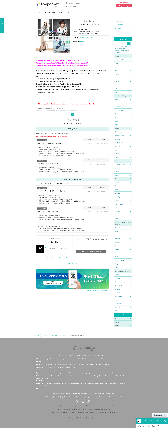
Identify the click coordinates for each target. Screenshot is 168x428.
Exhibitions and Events (122, 271)
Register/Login (124, 6)
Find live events (71, 6)
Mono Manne (118, 117)
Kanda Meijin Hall (84, 37)
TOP (37, 335)
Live (116, 150)
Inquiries (119, 32)
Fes (116, 70)
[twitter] (78, 401)
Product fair (118, 274)
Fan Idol (117, 128)
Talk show (117, 146)
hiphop (117, 74)
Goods (117, 153)
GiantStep (81, 41)
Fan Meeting (118, 132)
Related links (120, 28)
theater (117, 103)
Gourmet (127, 50)
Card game (118, 242)
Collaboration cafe (120, 164)
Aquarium (117, 238)
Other (116, 92)
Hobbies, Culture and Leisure (39, 378)
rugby (116, 189)
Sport (117, 179)
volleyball (117, 193)
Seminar (117, 292)
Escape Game (119, 253)
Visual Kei (118, 88)
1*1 (123, 52)
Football (117, 186)
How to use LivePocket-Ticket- (82, 393)
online (117, 46)
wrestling (117, 197)
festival (117, 282)
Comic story (118, 106)
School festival (119, 303)
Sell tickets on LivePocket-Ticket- (105, 393)
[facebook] (84, 401)
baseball (117, 182)
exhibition (117, 139)
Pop (116, 67)
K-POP (117, 81)
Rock (116, 63)
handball (117, 211)
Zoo (116, 234)
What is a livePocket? (73, 3)
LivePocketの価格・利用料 (53, 397)
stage (116, 99)
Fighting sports (119, 204)
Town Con (118, 289)
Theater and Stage (121, 96)
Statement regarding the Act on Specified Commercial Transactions (96, 397)
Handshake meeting (120, 135)
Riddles (117, 50)
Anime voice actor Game (73, 258)
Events (117, 322)
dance (117, 121)
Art (116, 300)
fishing (117, 249)
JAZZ (116, 77)
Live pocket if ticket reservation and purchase (47, 4)
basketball (118, 215)
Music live (118, 319)
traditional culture (119, 110)
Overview (119, 21)
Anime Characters (120, 161)
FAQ (122, 397)
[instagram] (89, 401)
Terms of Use (68, 397)
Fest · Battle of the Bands (55, 258)
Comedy (122, 46)
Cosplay (117, 52)
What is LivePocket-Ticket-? (61, 393)
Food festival (118, 296)
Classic (117, 85)
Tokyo (90, 37)
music (117, 56)
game (116, 245)
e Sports (117, 208)
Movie (122, 50)
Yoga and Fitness (119, 227)
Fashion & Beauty (120, 260)
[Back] (39, 12)
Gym (116, 231)
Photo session (122, 48)
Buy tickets (120, 24)
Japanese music (119, 59)
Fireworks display (119, 285)
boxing (117, 200)
